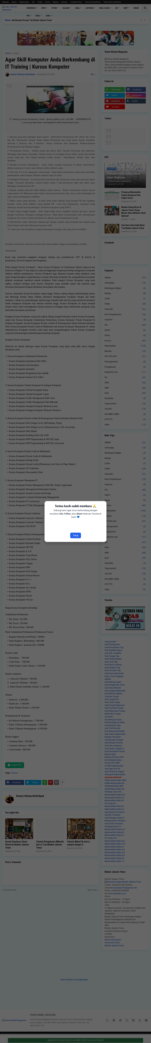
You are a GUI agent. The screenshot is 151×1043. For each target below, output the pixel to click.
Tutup (75, 535)
